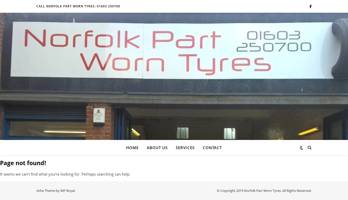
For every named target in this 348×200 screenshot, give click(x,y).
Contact (212, 147)
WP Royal (67, 190)
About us (157, 147)
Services (185, 147)
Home (132, 147)
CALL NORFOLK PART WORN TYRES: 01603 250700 (78, 6)
